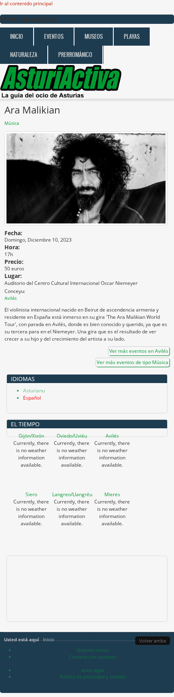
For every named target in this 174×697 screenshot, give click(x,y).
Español (32, 397)
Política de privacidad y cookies (92, 677)
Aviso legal (92, 670)
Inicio (16, 36)
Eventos (54, 36)
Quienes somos (92, 650)
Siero (31, 494)
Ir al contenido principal (26, 3)
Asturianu (34, 390)
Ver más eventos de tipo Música (132, 362)
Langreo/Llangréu (72, 494)
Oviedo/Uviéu (72, 435)
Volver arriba (152, 641)
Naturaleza (23, 55)
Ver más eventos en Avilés (138, 350)
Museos (94, 36)
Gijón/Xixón (31, 435)
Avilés (112, 435)
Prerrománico (75, 55)
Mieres (112, 494)
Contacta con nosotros (92, 657)
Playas (132, 36)
